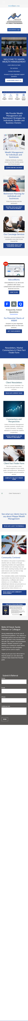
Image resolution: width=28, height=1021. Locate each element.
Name (3, 678)
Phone (3, 697)
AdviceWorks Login (14, 29)
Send (4, 719)
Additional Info (5, 706)
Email (3, 687)
